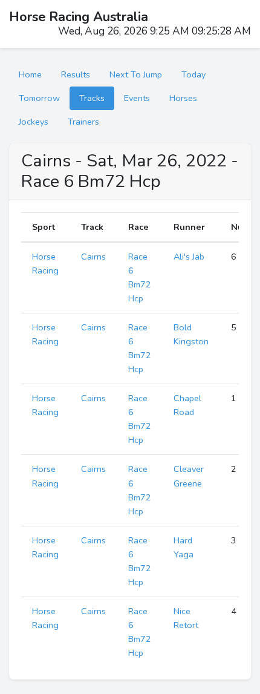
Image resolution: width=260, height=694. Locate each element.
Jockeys (33, 122)
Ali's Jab (189, 256)
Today (193, 74)
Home (30, 74)
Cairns (93, 256)
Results (75, 74)
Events (137, 98)
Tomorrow (39, 98)
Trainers (83, 122)
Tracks (92, 98)
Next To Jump (135, 74)
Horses (183, 98)
